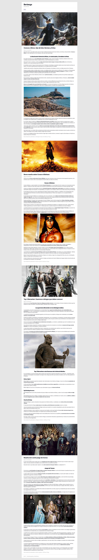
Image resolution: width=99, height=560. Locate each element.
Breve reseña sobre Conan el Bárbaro (37, 174)
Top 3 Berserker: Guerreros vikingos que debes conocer (43, 299)
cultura (37, 261)
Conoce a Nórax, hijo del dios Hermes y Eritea (39, 48)
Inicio (25, 9)
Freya (49, 136)
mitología (37, 136)
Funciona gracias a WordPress (33, 556)
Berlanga (28, 4)
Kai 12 (25, 556)
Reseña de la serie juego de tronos (36, 458)
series (37, 552)
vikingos (37, 419)
